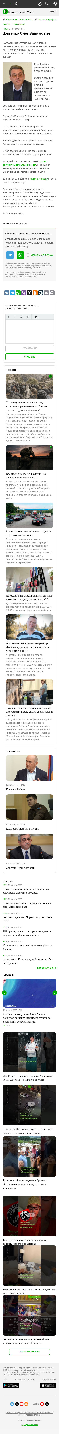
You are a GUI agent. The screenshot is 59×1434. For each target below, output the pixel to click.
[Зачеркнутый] (27, 316)
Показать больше (29, 1351)
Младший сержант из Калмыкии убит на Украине (27, 947)
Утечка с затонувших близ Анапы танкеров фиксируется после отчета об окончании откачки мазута (27, 1017)
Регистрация (29, 348)
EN (10, 3)
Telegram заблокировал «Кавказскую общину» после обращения (25, 1241)
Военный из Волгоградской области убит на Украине (28, 961)
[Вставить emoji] (35, 316)
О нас (5, 1380)
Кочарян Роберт (15, 789)
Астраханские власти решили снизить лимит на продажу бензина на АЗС (29, 597)
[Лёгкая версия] (16, 3)
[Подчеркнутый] (21, 316)
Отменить (29, 357)
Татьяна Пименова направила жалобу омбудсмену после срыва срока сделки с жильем (29, 711)
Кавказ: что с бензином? (18, 19)
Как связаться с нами (24, 1380)
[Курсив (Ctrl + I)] (15, 316)
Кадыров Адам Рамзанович (22, 828)
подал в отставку (39, 179)
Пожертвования (49, 1380)
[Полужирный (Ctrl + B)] (9, 316)
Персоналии (19, 24)
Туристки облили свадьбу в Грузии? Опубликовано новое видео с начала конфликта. (25, 1184)
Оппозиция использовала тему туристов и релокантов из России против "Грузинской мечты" (26, 406)
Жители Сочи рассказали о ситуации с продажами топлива (28, 533)
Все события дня (46, 968)
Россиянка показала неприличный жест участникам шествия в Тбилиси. (27, 1341)
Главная (6, 24)
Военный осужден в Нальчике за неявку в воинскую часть (26, 475)
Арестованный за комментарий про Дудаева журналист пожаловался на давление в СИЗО (28, 647)
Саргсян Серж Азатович (20, 868)
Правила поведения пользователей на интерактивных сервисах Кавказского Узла (29, 1414)
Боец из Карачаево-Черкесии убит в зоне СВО (28, 918)
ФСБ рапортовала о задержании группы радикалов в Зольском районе (27, 933)
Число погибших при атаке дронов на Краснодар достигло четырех (26, 890)
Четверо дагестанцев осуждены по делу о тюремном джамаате (28, 904)
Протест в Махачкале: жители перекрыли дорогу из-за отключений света (28, 1131)
